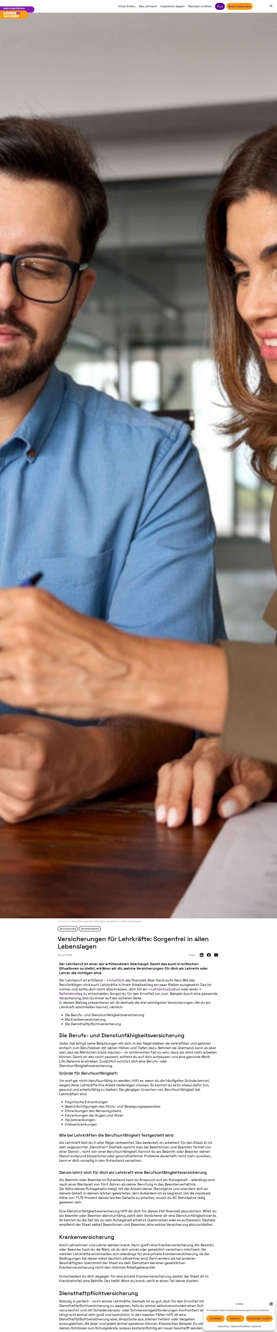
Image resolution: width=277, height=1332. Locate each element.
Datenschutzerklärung (240, 1326)
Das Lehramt (148, 6)
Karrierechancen (90, 928)
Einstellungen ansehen (259, 1318)
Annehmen (215, 1318)
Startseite (63, 921)
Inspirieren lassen (172, 6)
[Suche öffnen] (271, 6)
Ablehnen (235, 1318)
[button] (271, 1303)
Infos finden (126, 6)
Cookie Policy (223, 1326)
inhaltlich (116, 980)
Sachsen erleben (200, 6)
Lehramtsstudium (165, 989)
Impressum (256, 1326)
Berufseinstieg (68, 928)
